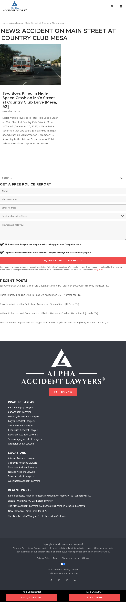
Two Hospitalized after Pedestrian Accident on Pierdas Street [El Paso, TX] (39, 304)
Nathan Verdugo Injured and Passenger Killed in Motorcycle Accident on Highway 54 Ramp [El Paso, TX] (55, 322)
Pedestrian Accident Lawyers (23, 430)
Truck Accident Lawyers (20, 425)
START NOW (95, 597)
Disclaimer (67, 558)
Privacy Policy (98, 270)
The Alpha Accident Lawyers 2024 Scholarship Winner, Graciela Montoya (46, 505)
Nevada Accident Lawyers (21, 471)
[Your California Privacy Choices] (63, 567)
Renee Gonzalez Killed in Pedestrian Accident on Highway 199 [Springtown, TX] (50, 495)
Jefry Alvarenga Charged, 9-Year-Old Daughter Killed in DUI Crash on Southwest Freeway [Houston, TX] (54, 285)
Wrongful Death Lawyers (21, 443)
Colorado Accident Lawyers (22, 467)
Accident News (81, 558)
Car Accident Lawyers (19, 411)
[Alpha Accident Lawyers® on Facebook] (51, 580)
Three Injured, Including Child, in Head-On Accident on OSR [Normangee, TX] (40, 294)
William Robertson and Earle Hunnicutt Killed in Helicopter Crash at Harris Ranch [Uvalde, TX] (49, 313)
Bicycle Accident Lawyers (21, 420)
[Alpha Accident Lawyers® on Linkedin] (74, 580)
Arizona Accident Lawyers (21, 458)
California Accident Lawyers (22, 462)
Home (5, 23)
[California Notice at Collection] (63, 573)
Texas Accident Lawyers (21, 476)
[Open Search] (112, 6)
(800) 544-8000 (31, 597)
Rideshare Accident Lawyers (23, 434)
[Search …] (121, 178)
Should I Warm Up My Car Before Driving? (30, 500)
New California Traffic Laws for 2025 (27, 510)
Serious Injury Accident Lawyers (25, 439)
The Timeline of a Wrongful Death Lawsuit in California (37, 516)
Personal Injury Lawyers (20, 407)
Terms (56, 558)
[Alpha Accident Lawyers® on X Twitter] (59, 580)
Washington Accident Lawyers (24, 480)
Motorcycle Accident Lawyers (23, 416)
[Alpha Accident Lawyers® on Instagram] (67, 580)
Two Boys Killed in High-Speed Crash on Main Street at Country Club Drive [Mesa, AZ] (29, 100)
